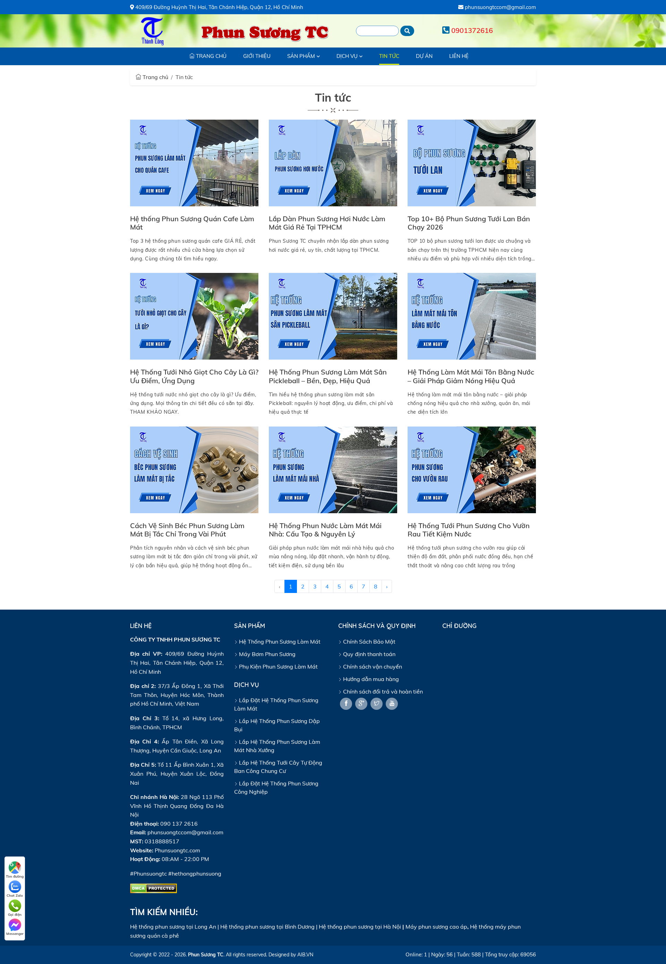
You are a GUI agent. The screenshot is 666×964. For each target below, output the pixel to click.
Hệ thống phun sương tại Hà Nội (360, 926)
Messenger (15, 933)
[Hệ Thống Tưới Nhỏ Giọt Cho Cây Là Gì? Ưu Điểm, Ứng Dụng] (194, 315)
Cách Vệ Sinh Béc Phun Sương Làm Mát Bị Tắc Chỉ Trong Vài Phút (187, 529)
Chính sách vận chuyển (372, 666)
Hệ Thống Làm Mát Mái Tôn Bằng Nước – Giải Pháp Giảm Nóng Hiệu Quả (471, 376)
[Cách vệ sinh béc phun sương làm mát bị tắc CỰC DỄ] (194, 469)
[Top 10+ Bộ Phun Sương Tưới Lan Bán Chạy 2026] (472, 162)
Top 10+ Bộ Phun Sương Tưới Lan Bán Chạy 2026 (469, 222)
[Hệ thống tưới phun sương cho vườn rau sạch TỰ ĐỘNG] (472, 469)
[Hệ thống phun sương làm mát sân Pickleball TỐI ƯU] (333, 315)
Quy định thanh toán (368, 654)
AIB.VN (305, 955)
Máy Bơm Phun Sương (267, 654)
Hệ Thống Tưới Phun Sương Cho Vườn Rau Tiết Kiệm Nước (469, 529)
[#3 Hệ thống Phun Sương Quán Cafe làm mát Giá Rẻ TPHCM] (194, 162)
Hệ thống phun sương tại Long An (173, 926)
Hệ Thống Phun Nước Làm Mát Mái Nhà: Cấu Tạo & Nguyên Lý (325, 529)
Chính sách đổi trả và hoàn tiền (382, 691)
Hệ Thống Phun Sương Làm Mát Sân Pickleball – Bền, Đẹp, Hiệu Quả (328, 376)
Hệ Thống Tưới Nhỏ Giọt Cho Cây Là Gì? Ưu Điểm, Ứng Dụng (194, 376)
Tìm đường (15, 876)
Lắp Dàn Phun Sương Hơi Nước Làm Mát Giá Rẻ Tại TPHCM (327, 222)
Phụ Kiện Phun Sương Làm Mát (278, 666)
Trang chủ (154, 77)
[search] (407, 31)
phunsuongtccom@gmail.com (499, 7)
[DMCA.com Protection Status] (153, 887)
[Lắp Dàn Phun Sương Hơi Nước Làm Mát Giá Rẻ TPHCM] (333, 162)
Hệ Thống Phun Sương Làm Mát (279, 641)
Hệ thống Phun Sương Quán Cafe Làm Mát (192, 222)
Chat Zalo (15, 895)
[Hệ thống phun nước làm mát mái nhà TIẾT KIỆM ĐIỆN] (333, 469)
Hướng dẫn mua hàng (370, 678)
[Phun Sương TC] (152, 31)
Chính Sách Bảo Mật (368, 641)
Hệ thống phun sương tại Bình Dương (267, 926)
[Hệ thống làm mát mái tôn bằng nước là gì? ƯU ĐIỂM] (472, 315)
